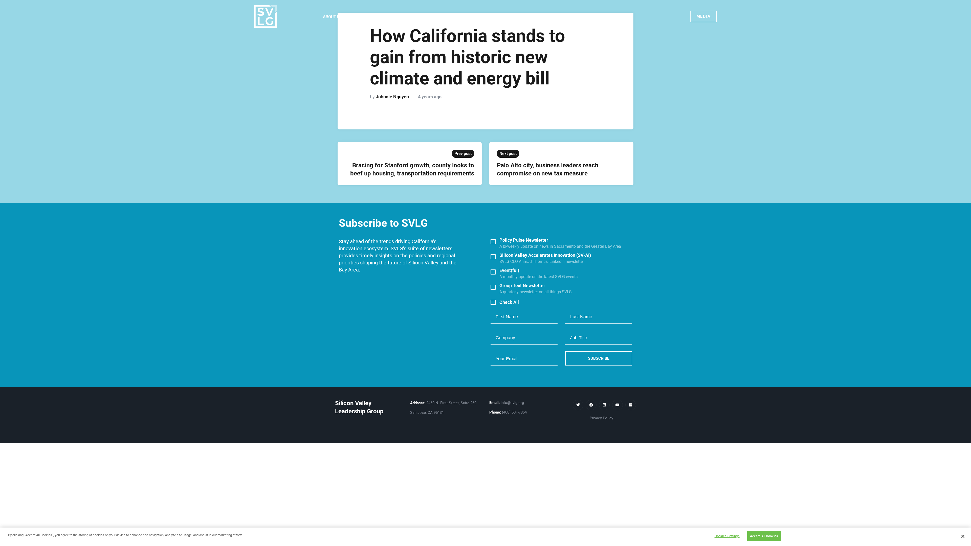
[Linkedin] (604, 405)
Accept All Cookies (764, 536)
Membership (422, 16)
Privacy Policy (601, 418)
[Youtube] (617, 405)
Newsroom (458, 16)
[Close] (962, 536)
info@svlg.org (512, 402)
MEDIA (703, 16)
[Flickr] (630, 405)
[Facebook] (591, 405)
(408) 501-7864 (514, 412)
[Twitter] (578, 405)
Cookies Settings (727, 536)
